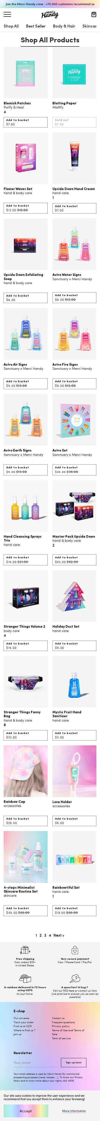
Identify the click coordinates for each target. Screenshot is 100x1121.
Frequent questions (63, 1022)
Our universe (21, 1018)
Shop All (11, 26)
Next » (58, 935)
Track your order (23, 1022)
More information (74, 1111)
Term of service (61, 1038)
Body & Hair (64, 26)
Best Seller (36, 26)
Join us (17, 1034)
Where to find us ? (24, 1030)
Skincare (91, 26)
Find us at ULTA (23, 1026)
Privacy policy (61, 1026)
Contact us (58, 1018)
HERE (71, 1080)
